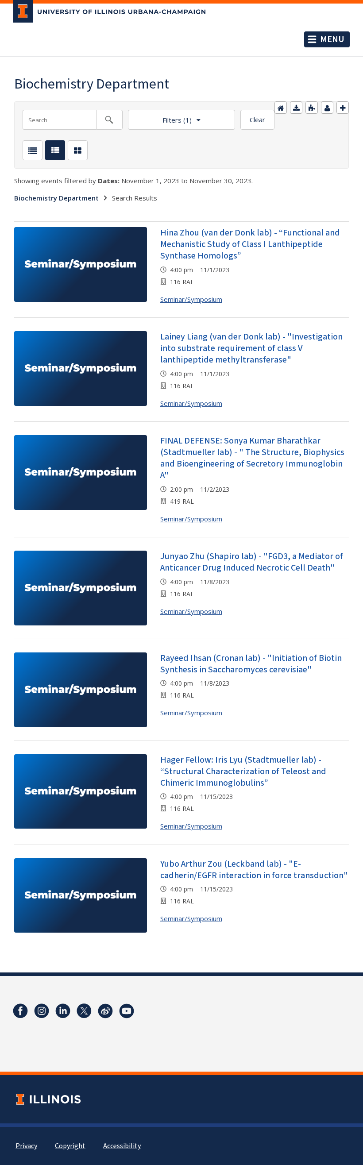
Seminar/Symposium (191, 299)
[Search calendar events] (109, 120)
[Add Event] (342, 107)
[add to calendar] (296, 107)
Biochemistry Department (56, 197)
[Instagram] (41, 1011)
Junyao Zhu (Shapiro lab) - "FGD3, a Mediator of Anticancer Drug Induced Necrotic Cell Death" (251, 562)
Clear (257, 119)
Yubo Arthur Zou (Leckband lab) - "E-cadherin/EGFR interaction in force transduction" (254, 870)
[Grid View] (78, 150)
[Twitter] (84, 1011)
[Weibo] (105, 1011)
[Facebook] (20, 1011)
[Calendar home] (280, 107)
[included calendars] (311, 107)
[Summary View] (55, 150)
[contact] (327, 107)
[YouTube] (126, 1011)
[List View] (32, 150)
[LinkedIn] (63, 1011)
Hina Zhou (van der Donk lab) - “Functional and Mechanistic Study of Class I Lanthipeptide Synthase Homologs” (250, 244)
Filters (160, 117)
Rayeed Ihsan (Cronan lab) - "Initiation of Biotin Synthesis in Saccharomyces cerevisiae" (251, 664)
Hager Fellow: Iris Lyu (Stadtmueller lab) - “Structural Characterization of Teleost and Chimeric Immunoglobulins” (243, 771)
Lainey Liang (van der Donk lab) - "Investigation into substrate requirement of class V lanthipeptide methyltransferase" (251, 348)
